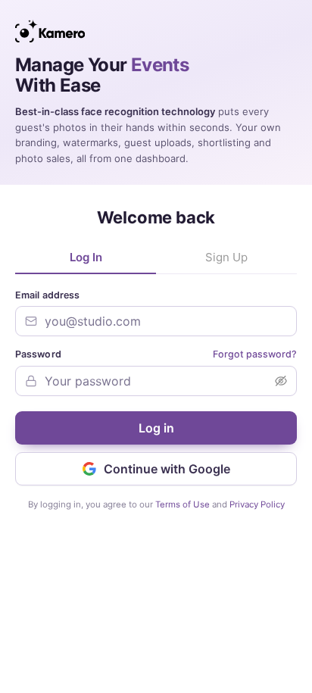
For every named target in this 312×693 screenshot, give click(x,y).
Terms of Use (182, 504)
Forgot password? (255, 354)
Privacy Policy (257, 504)
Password (38, 354)
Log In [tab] (86, 257)
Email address (47, 295)
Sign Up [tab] (226, 257)
